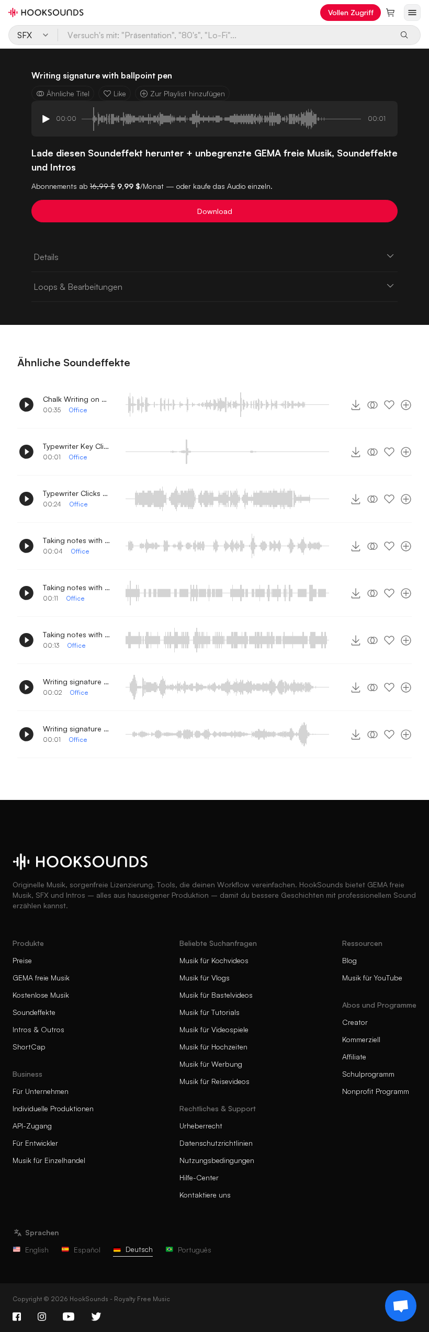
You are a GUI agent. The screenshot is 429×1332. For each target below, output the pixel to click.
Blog (349, 960)
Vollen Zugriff (351, 12)
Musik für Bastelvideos (216, 994)
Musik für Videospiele (214, 1029)
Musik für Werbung (210, 1063)
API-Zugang (32, 1125)
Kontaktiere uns (205, 1194)
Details (46, 257)
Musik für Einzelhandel (49, 1160)
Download (214, 211)
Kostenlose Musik (41, 994)
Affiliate (354, 1056)
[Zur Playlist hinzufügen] (406, 405)
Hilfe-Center (199, 1177)
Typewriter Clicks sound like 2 (77, 493)
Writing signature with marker (77, 728)
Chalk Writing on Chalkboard (77, 398)
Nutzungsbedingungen (216, 1160)
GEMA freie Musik (41, 977)
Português (194, 1249)
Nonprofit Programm (375, 1091)
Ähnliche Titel (68, 93)
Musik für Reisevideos (214, 1081)
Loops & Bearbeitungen (77, 286)
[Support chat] (400, 1306)
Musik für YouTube (372, 977)
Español (87, 1249)
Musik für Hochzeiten (213, 1046)
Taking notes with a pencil (77, 634)
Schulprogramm (368, 1073)
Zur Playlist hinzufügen (187, 93)
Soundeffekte (34, 1012)
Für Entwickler (35, 1142)
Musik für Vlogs (204, 977)
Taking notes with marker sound (77, 540)
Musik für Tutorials (209, 1012)
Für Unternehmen (41, 1091)
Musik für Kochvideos (214, 960)
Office (78, 410)
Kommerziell (361, 1039)
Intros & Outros (38, 1029)
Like (120, 93)
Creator (355, 1022)
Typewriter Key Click (77, 446)
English (37, 1249)
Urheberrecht (200, 1125)
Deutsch (139, 1249)
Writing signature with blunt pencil (77, 681)
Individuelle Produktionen (53, 1108)
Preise (22, 960)
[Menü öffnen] (412, 12)
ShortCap (29, 1046)
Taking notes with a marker (77, 587)
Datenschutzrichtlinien (216, 1142)
